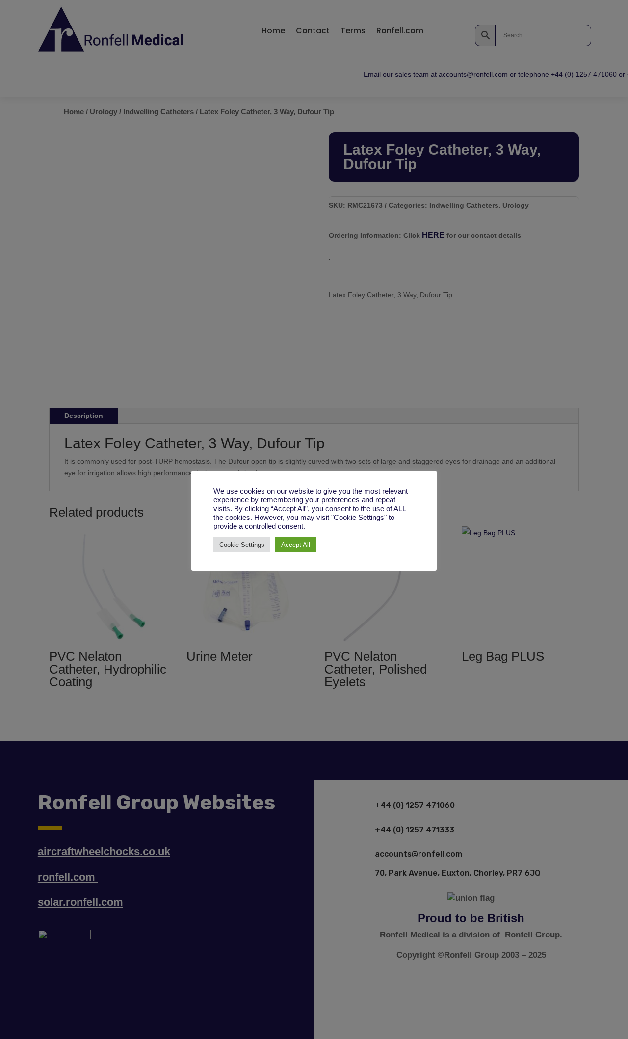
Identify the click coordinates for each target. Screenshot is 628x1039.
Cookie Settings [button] (241, 544)
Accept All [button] (295, 544)
